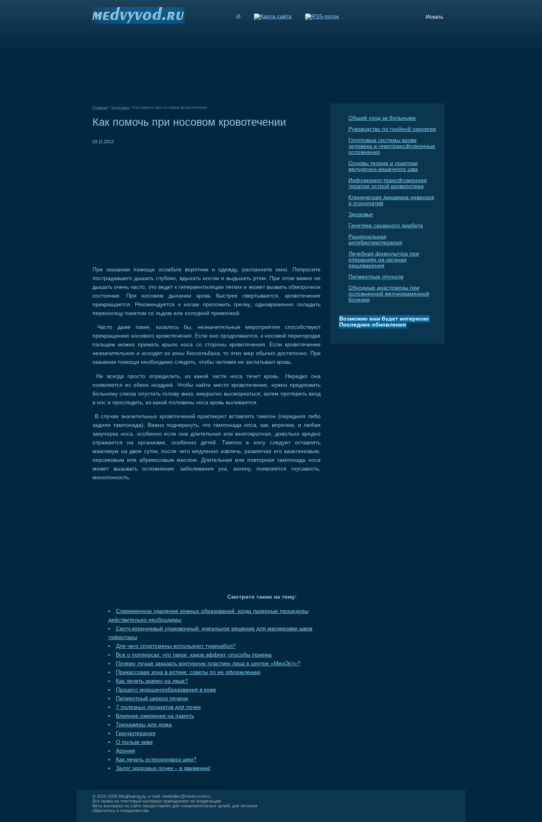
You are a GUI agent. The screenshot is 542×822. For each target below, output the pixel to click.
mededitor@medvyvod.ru (186, 796)
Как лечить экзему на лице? (152, 681)
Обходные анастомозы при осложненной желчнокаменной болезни (388, 294)
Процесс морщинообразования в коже (166, 690)
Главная (100, 107)
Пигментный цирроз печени (152, 698)
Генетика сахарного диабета (385, 226)
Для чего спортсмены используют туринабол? (176, 646)
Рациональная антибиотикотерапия (375, 240)
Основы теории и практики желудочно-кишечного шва (383, 166)
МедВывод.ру (132, 796)
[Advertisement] (159, 201)
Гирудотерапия (136, 733)
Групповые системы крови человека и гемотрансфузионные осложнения (391, 146)
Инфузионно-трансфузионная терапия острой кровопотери (387, 183)
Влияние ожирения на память (155, 716)
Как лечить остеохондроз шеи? (156, 759)
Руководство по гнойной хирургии (392, 129)
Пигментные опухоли (376, 277)
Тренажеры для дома (144, 725)
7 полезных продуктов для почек (158, 707)
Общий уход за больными (382, 118)
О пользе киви (134, 742)
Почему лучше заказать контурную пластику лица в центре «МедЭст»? (208, 663)
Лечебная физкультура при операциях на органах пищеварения (383, 260)
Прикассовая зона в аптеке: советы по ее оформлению (188, 672)
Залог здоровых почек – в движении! (163, 768)
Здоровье (360, 214)
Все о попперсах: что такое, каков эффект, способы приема (194, 655)
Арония (125, 751)
